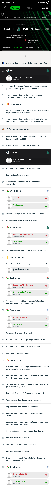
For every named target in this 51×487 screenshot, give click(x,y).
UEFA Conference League (5, 7)
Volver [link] (7, 14)
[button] (44, 8)
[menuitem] (17, 8)
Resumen (7, 47)
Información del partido (36, 47)
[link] (15, 8)
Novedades (18, 47)
